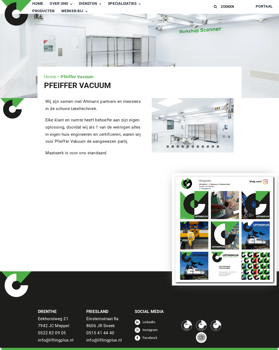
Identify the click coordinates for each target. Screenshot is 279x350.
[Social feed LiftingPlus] (224, 178)
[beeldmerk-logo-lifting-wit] (16, 273)
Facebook (150, 338)
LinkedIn (149, 322)
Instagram (150, 330)
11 (218, 146)
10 (213, 146)
